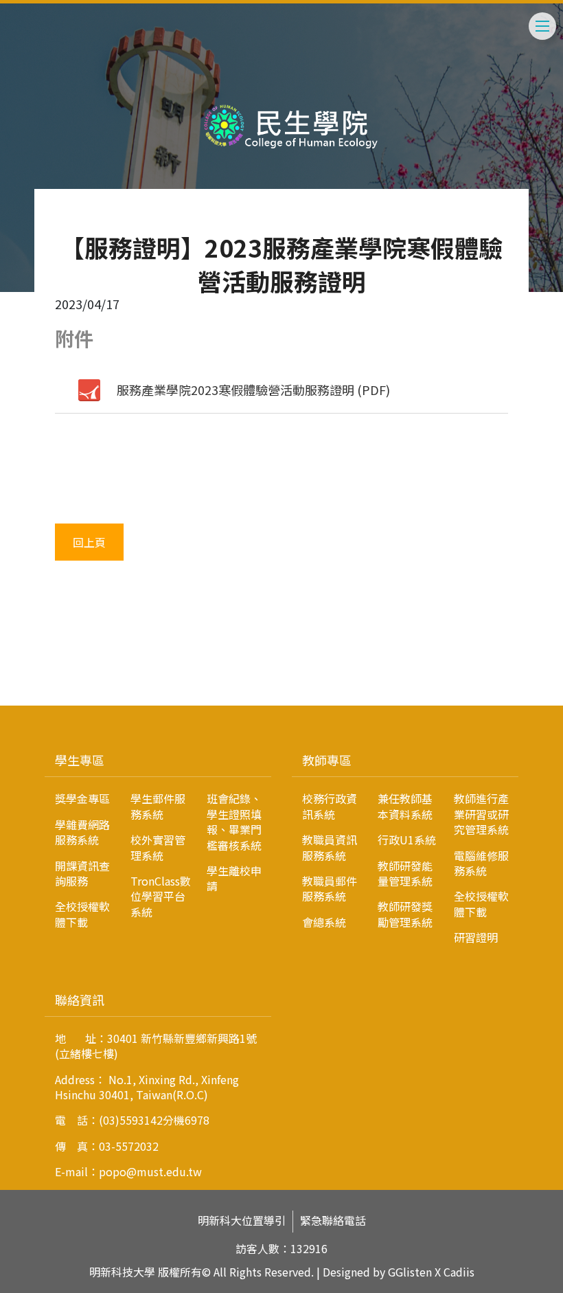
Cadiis (459, 1271)
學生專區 (79, 760)
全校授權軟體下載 (82, 914)
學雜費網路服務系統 (82, 832)
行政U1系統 (407, 839)
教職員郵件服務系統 (329, 888)
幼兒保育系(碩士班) (75, 699)
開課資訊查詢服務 (82, 873)
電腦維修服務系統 (481, 863)
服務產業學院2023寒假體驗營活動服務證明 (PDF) (253, 389)
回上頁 (89, 542)
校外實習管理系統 (157, 847)
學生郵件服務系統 (157, 806)
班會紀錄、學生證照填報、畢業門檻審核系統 (234, 821)
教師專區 (327, 760)
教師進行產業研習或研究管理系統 (481, 813)
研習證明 (476, 937)
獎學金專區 (82, 798)
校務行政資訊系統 (329, 806)
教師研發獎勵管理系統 (405, 914)
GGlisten (410, 1271)
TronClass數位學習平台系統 (160, 896)
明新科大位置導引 (242, 1220)
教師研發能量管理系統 (405, 873)
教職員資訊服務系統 (329, 847)
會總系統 (324, 922)
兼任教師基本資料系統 (405, 806)
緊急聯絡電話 (333, 1220)
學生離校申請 (234, 878)
